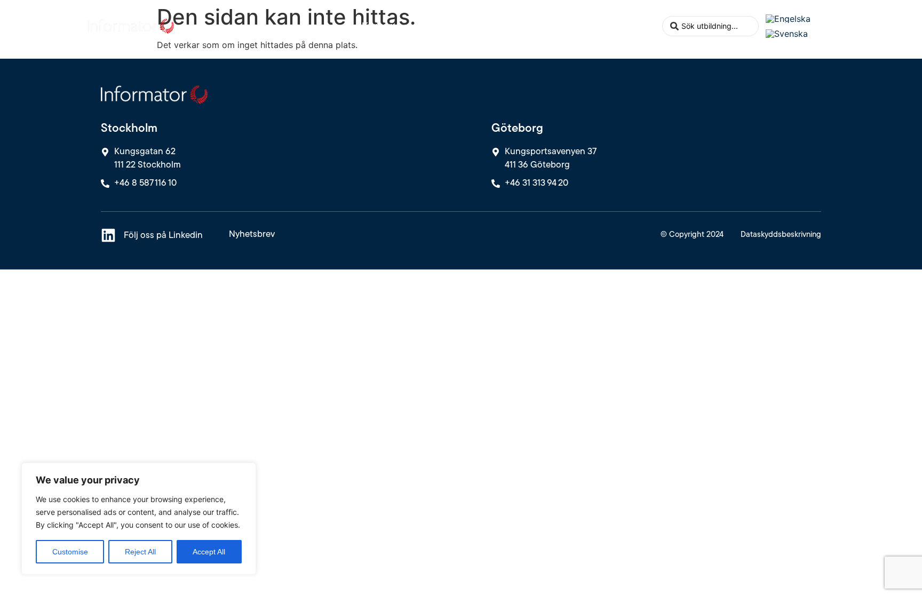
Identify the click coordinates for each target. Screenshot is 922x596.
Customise (70, 551)
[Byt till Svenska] (786, 34)
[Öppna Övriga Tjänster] (506, 26)
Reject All (140, 551)
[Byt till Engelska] (788, 18)
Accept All (209, 551)
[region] (138, 519)
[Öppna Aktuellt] (578, 26)
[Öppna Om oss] (649, 26)
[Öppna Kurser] (399, 26)
